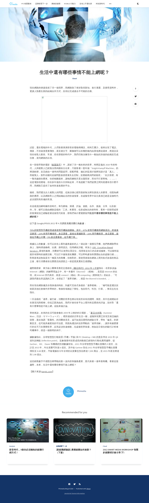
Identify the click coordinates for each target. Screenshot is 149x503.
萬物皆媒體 (55, 4)
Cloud (74, 78)
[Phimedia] (68, 391)
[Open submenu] (110, 3)
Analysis (12, 446)
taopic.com (46, 371)
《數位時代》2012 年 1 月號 (85, 268)
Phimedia (81, 391)
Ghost (88, 489)
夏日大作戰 (96, 312)
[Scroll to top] (135, 88)
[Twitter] (135, 96)
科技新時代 (100, 4)
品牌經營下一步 (41, 4)
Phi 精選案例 (26, 4)
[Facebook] (135, 104)
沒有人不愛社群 (86, 4)
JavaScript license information (74, 493)
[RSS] (80, 484)
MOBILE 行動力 (70, 4)
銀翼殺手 (56, 164)
